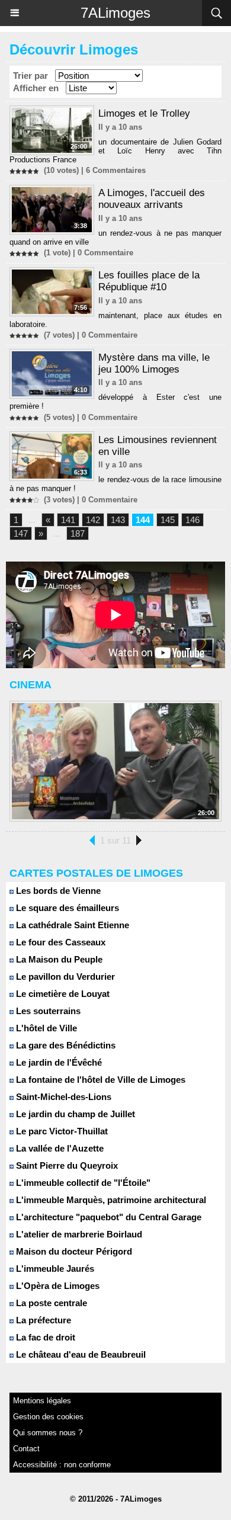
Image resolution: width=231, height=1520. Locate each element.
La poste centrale (50, 1303)
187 (77, 533)
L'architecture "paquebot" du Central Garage (107, 1217)
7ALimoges (115, 13)
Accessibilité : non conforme (62, 1464)
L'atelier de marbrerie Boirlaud (78, 1234)
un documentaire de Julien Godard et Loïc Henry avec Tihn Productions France (115, 150)
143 (118, 520)
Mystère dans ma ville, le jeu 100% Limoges (154, 363)
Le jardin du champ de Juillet (74, 1114)
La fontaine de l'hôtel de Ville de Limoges (99, 1080)
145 (168, 520)
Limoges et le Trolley (144, 113)
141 (68, 520)
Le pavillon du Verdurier (64, 976)
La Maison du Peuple (58, 959)
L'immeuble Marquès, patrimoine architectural (110, 1200)
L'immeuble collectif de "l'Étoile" (82, 1183)
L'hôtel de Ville (45, 1028)
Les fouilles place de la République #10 (149, 281)
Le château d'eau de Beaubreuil (80, 1354)
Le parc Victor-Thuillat (61, 1131)
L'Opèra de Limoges (57, 1286)
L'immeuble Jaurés (54, 1269)
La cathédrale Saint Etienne (71, 925)
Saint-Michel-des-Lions (62, 1097)
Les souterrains (47, 1011)
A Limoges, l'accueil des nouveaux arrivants (151, 198)
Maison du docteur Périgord (73, 1251)
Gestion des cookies (48, 1416)
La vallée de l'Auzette (59, 1148)
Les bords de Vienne (57, 891)
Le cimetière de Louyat (62, 994)
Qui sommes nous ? (47, 1432)
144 (143, 520)
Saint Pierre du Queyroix (66, 1165)
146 (192, 520)
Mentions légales (42, 1400)
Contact (26, 1448)
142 (93, 520)
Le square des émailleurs (66, 908)
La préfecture (42, 1320)
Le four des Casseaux (59, 942)
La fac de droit (44, 1337)
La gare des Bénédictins (65, 1045)
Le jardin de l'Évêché (58, 1062)
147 (21, 533)
